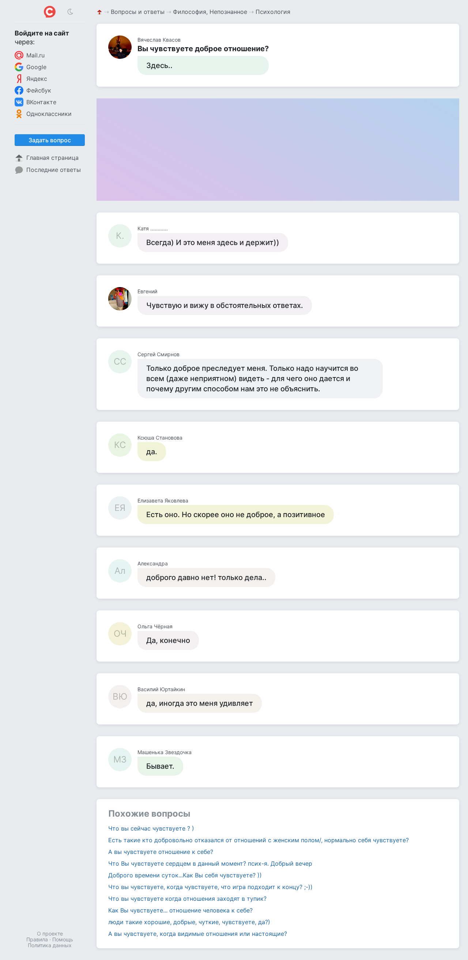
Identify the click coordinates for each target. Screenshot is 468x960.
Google (36, 67)
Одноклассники (49, 113)
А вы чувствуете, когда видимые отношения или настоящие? (197, 933)
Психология (273, 11)
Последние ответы (53, 169)
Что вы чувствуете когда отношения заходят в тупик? (187, 898)
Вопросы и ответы (138, 11)
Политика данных (50, 945)
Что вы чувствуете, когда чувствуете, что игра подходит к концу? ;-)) (210, 887)
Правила (37, 939)
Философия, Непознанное (210, 11)
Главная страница (52, 157)
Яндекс (36, 78)
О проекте (50, 933)
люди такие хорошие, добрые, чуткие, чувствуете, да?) (189, 922)
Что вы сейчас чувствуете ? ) (151, 828)
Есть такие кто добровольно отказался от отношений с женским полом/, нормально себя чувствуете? (258, 840)
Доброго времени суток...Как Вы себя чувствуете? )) (185, 875)
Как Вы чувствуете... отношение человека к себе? (180, 910)
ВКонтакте (41, 102)
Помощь (62, 939)
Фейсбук (38, 90)
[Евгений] (122, 298)
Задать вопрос (50, 140)
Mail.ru (35, 55)
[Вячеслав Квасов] (122, 47)
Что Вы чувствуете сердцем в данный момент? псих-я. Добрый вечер (210, 863)
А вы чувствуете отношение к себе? (160, 851)
